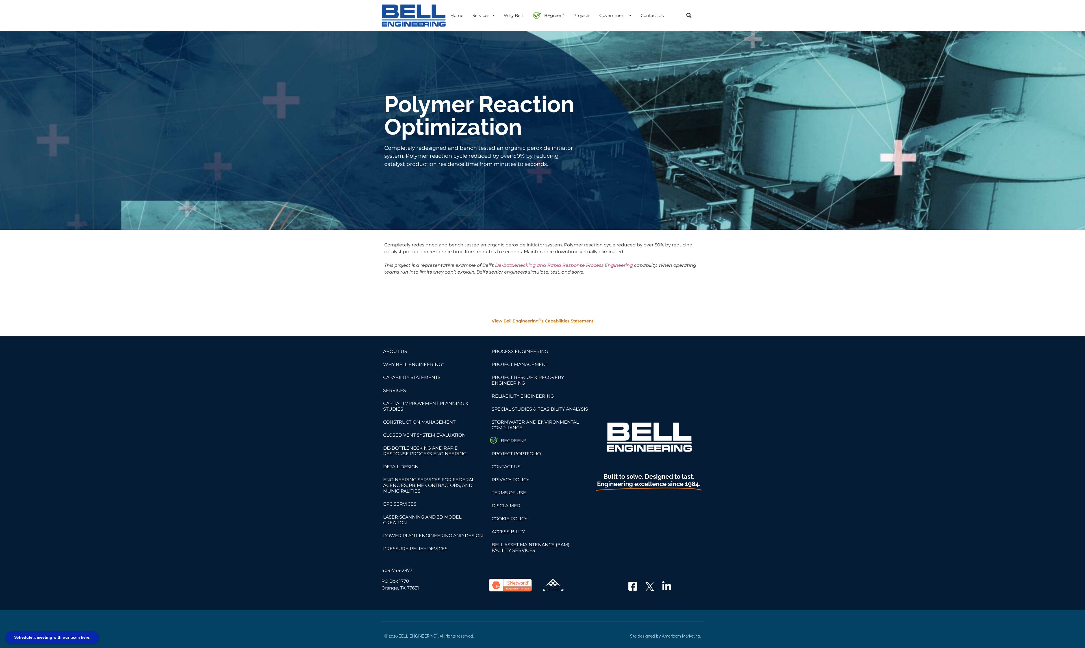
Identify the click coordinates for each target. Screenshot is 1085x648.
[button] (688, 15)
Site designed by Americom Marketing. (665, 636)
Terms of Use (509, 492)
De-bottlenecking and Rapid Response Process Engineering (564, 265)
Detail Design (400, 466)
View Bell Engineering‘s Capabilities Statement (542, 321)
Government (612, 15)
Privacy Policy (510, 479)
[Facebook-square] (633, 586)
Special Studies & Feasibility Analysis (540, 409)
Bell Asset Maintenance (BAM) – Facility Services (532, 547)
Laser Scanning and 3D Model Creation (422, 519)
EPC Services (399, 504)
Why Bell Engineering (413, 364)
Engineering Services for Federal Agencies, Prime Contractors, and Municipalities (428, 485)
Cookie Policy (509, 518)
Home (456, 15)
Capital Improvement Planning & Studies (425, 406)
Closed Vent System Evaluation (424, 435)
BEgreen (554, 15)
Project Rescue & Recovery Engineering (528, 380)
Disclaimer (506, 505)
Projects (581, 15)
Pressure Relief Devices (415, 548)
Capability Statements (411, 377)
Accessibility (508, 531)
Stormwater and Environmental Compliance (535, 424)
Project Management (520, 364)
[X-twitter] (650, 586)
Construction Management (419, 422)
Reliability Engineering (523, 396)
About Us (395, 351)
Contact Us (652, 15)
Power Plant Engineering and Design (433, 535)
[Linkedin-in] (667, 586)
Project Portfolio (516, 453)
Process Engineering (520, 351)
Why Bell (513, 15)
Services (480, 15)
